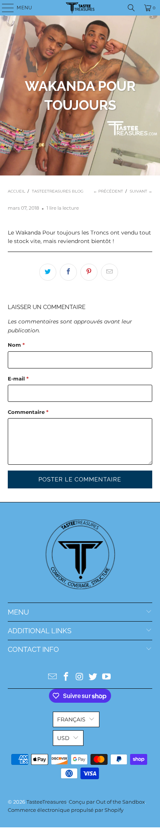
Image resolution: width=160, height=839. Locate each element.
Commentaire (28, 412)
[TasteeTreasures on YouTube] (107, 677)
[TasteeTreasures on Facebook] (66, 677)
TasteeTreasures (46, 802)
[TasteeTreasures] (80, 8)
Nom (16, 345)
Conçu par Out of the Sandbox (107, 802)
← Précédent (108, 191)
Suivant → (141, 191)
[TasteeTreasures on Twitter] (93, 677)
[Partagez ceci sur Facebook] (68, 272)
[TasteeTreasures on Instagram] (79, 677)
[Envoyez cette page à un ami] (109, 272)
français (71, 719)
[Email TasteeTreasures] (53, 677)
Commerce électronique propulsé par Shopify (65, 810)
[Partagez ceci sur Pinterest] (88, 272)
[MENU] (4, 8)
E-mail (18, 378)
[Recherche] (131, 8)
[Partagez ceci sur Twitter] (47, 272)
